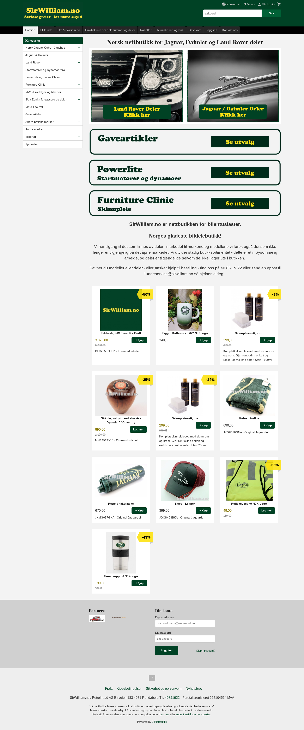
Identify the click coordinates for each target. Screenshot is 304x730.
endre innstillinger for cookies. (194, 714)
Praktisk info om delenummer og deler (110, 30)
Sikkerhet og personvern (164, 688)
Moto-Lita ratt (34, 107)
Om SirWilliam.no (68, 30)
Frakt (109, 688)
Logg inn (211, 30)
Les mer (164, 714)
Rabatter (146, 30)
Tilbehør (30, 136)
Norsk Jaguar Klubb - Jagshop (45, 47)
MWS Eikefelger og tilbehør (43, 92)
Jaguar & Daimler (36, 55)
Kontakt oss (230, 30)
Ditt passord (163, 632)
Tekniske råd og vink (170, 30)
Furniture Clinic (35, 84)
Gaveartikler (33, 114)
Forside (30, 30)
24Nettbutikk (159, 721)
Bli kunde (46, 30)
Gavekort (195, 30)
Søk (271, 13)
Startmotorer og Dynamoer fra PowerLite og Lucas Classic (45, 73)
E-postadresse (164, 617)
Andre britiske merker (39, 121)
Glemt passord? (205, 650)
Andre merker (34, 129)
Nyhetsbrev (194, 688)
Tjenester (31, 144)
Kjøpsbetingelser (129, 688)
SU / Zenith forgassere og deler (46, 99)
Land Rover (33, 62)
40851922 (172, 697)
